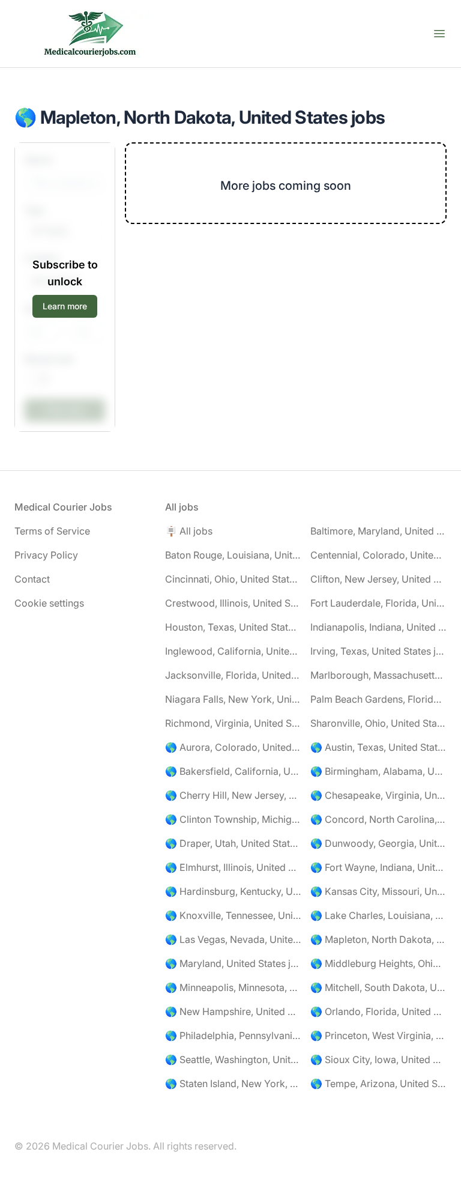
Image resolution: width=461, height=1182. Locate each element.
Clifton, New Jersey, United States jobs (378, 579)
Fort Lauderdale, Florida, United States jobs (378, 603)
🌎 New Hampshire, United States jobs (233, 1011)
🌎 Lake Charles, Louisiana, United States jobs (378, 915)
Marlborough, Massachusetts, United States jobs (378, 675)
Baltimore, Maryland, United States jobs (378, 531)
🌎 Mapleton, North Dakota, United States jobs (378, 939)
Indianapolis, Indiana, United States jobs (378, 627)
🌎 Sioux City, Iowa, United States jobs (378, 1059)
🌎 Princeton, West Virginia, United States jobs (378, 1035)
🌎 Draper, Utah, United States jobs (233, 843)
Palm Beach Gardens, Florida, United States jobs (378, 699)
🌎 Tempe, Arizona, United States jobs (378, 1083)
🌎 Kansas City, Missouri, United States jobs (378, 891)
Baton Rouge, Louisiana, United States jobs (233, 555)
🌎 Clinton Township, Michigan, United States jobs (233, 819)
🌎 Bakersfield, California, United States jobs (233, 771)
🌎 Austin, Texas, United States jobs (378, 747)
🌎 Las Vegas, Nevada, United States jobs (233, 939)
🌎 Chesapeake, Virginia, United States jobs (378, 795)
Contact (32, 579)
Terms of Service (52, 531)
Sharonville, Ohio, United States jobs (378, 723)
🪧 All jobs (188, 531)
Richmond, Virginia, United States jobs (233, 723)
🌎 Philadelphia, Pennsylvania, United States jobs (233, 1035)
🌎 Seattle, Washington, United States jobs (233, 1059)
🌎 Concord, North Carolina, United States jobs (378, 819)
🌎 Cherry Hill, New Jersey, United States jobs (233, 795)
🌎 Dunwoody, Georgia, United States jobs (378, 843)
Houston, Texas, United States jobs (233, 627)
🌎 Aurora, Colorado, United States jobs (233, 747)
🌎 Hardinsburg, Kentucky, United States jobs (233, 891)
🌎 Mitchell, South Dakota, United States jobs (378, 987)
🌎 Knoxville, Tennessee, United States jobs (233, 915)
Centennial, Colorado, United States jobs (378, 555)
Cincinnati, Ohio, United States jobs (233, 579)
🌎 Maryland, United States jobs (233, 963)
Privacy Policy (46, 555)
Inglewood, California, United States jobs (233, 651)
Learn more (65, 306)
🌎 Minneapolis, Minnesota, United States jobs (233, 987)
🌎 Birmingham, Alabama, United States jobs (378, 771)
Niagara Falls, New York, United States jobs (233, 699)
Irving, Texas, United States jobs (378, 651)
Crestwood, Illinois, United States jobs (233, 603)
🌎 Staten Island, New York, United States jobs (233, 1083)
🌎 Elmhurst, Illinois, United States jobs (233, 867)
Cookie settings (49, 603)
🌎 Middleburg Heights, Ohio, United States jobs (378, 963)
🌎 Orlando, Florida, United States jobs (378, 1011)
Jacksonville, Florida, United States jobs (233, 675)
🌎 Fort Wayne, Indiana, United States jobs (378, 867)
